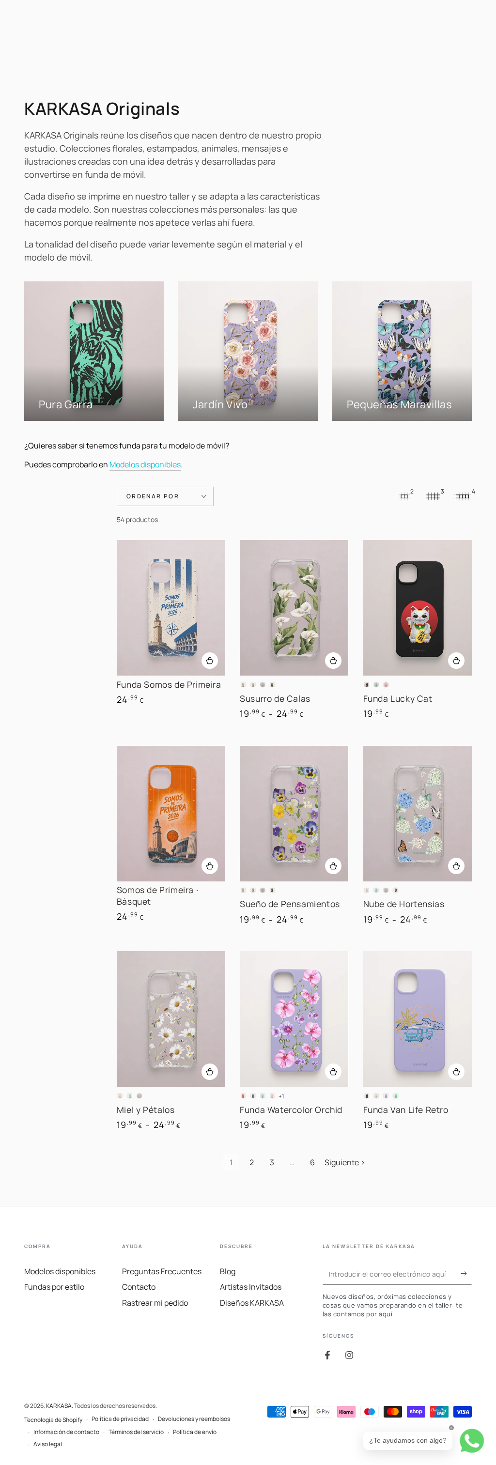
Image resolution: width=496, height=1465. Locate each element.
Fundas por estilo (54, 1286)
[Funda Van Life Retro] (417, 1019)
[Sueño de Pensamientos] (294, 813)
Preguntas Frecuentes (162, 1271)
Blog (227, 1271)
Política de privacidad (120, 1419)
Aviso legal (47, 1444)
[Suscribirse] (466, 1273)
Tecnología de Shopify (53, 1420)
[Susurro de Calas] (294, 608)
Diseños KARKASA (252, 1302)
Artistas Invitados (250, 1286)
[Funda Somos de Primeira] (171, 608)
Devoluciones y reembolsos (194, 1419)
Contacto (138, 1286)
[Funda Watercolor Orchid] (294, 1019)
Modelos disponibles (145, 464)
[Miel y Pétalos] (171, 1019)
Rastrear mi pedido (155, 1302)
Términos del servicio (136, 1432)
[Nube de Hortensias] (417, 813)
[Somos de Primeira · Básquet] (171, 813)
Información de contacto (66, 1432)
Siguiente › (345, 1162)
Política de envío (195, 1432)
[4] (462, 496)
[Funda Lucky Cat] (417, 608)
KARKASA (59, 1406)
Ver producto (210, 660)
